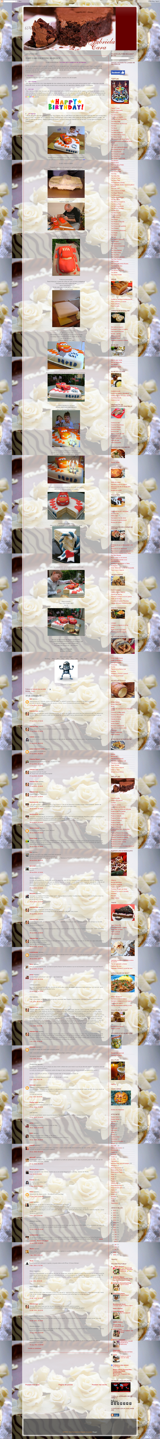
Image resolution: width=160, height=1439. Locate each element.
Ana (31, 852)
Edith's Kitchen (118, 1308)
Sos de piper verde (116, 360)
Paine (112, 1174)
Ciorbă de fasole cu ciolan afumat (121, 395)
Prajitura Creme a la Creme (119, 818)
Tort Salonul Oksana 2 (117, 239)
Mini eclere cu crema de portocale (121, 809)
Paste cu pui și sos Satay (118, 629)
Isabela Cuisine (118, 1322)
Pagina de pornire (66, 1385)
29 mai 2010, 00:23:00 (36, 979)
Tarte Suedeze (115, 934)
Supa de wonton (124, 1284)
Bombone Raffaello (116, 884)
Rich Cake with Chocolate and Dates (123, 1352)
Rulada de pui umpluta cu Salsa (120, 563)
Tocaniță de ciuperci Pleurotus (120, 601)
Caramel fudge (115, 798)
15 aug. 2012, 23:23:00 (36, 1332)
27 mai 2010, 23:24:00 (36, 776)
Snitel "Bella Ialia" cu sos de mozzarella (122, 568)
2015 (114, 1217)
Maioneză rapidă (116, 366)
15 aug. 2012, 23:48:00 (36, 1344)
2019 (114, 1210)
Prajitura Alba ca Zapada (118, 811)
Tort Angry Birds (115, 121)
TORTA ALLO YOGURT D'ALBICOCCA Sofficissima (126, 1343)
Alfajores (113, 880)
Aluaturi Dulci (115, 1117)
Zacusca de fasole (116, 1055)
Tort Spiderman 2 (116, 243)
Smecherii (114, 1192)
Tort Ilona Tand (115, 180)
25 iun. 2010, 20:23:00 (36, 1164)
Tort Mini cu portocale (117, 206)
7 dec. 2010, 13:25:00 (36, 1255)
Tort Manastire (115, 195)
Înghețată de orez (116, 966)
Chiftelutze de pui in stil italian (119, 511)
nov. (116, 1234)
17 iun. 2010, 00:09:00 (36, 1107)
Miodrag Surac (34, 1169)
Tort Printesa (115, 228)
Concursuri (114, 1139)
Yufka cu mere (115, 769)
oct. (116, 1237)
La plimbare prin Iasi (118, 1326)
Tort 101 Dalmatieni (116, 110)
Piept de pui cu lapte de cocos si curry (122, 551)
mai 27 (116, 1241)
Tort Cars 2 (114, 145)
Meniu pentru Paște (116, 1172)
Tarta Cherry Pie (116, 925)
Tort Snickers (115, 241)
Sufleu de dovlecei (116, 598)
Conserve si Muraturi (117, 1141)
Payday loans (34, 1102)
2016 (114, 1215)
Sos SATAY (114, 364)
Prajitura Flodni (115, 822)
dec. (116, 1232)
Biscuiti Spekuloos (116, 882)
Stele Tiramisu (115, 898)
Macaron (113, 895)
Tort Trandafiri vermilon (118, 257)
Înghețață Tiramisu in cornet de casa (121, 968)
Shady (32, 1261)
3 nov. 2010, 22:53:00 (36, 1215)
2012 (114, 1225)
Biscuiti (113, 1126)
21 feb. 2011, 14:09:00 (36, 1298)
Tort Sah (113, 237)
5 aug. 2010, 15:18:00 (36, 1186)
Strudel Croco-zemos (117, 1026)
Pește (112, 1179)
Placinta (113, 1181)
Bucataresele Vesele (119, 1304)
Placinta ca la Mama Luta (118, 669)
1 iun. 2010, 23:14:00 (36, 1058)
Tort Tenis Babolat (116, 250)
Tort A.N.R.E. (115, 112)
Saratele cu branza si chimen (119, 340)
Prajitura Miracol (116, 827)
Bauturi (113, 1123)
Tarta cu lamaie (115, 931)
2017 (114, 1213)
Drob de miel (115, 431)
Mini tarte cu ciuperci (117, 327)
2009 (114, 1252)
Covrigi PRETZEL (116, 662)
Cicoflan (113, 802)
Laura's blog (117, 1324)
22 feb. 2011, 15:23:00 (36, 1320)
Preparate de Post (116, 1185)
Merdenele (114, 756)
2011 (114, 1227)
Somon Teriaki (115, 462)
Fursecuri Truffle (116, 887)
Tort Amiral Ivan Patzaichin (119, 119)
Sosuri (113, 1194)
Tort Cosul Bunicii (116, 151)
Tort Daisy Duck (115, 156)
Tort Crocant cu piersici (118, 154)
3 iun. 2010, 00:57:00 (36, 1079)
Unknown (33, 1047)
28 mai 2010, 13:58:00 (36, 933)
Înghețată (114, 1161)
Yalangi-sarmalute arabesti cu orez (121, 603)
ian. (116, 1249)
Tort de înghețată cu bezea (119, 964)
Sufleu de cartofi (116, 482)
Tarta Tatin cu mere (116, 929)
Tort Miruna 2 (115, 210)
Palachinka (116, 1350)
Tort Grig (113, 173)
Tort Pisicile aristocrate (117, 221)
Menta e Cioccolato (119, 1339)
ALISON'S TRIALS (118, 1277)
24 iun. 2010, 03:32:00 (36, 1151)
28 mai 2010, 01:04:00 (36, 822)
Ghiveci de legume (116, 594)
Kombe (113, 667)
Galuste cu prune (116, 719)
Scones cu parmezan (117, 675)
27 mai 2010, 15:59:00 (36, 705)
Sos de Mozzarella (116, 362)
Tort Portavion (115, 224)
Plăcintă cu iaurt (115, 763)
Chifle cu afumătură (116, 660)
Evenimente (114, 1150)
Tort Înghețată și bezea (118, 182)
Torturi (33, 691)
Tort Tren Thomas (116, 259)
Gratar (113, 1156)
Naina (31, 964)
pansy (32, 974)
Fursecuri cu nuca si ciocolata (119, 891)
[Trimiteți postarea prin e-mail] (50, 689)
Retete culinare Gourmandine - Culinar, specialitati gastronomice (122, 1371)
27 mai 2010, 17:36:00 (36, 731)
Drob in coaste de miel (117, 433)
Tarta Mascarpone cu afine (119, 927)
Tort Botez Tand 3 (116, 137)
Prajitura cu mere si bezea (118, 839)
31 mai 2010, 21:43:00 (36, 991)
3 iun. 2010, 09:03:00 (36, 1096)
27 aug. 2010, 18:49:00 (36, 1196)
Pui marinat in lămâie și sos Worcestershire (119, 560)
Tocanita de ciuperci (117, 1003)
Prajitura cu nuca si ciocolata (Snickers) (122, 846)
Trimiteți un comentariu (34, 1348)
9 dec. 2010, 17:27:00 (36, 1265)
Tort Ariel (113, 126)
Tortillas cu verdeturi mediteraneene (121, 299)
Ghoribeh (113, 893)
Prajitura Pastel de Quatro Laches (121, 835)
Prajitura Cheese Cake (117, 813)
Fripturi (113, 1152)
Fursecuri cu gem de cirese (119, 889)
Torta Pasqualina (116, 442)
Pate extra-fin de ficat (117, 331)
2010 (114, 1230)
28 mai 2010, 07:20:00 (36, 832)
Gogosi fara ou (115, 721)
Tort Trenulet (115, 261)
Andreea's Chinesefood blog (122, 1283)
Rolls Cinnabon (115, 734)
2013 (114, 1222)
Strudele (113, 1196)
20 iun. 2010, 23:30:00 (36, 1139)
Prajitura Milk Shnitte (117, 824)
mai (116, 1239)
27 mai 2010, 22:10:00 (36, 764)
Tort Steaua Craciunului (118, 246)
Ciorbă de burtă (115, 391)
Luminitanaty (34, 952)
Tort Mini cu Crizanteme (118, 202)
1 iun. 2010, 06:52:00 (36, 1001)
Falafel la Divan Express (118, 592)
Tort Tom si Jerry (116, 252)
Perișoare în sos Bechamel (119, 548)
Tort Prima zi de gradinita (118, 226)
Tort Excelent (115, 162)
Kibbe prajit (114, 515)
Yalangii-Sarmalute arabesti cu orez (121, 1005)
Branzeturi (114, 1130)
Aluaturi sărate (115, 1119)
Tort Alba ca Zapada (117, 117)
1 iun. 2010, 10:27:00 (36, 1026)
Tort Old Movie (115, 217)
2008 (114, 1255)
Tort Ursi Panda (115, 268)
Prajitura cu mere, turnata (118, 841)
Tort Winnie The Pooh (117, 270)
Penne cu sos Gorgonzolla (118, 632)
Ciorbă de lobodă (116, 398)
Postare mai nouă (32, 1385)
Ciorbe (113, 1134)
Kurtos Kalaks (115, 723)
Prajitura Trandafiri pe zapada (119, 837)
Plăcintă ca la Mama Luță (118, 761)
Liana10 (32, 1145)
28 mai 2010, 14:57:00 (36, 958)
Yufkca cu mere (115, 1028)
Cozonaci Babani (116, 427)
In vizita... (114, 1159)
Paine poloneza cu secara (118, 301)
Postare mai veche (99, 1385)
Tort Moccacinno (116, 215)
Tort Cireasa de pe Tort (118, 149)
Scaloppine (114, 565)
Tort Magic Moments (117, 193)
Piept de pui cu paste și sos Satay (121, 553)
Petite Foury (33, 838)
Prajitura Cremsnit (116, 820)
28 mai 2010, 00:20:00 (36, 808)
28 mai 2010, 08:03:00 (36, 860)
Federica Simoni (35, 759)
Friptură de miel (115, 436)
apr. (116, 1244)
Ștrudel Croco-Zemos (117, 772)
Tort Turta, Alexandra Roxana (119, 263)
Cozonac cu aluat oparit (118, 712)
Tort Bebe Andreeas (117, 132)
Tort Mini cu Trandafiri (117, 208)
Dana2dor (33, 893)
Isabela (32, 737)
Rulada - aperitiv (116, 333)
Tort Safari (114, 235)
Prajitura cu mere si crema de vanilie (125, 1356)
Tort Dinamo (114, 160)
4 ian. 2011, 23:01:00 (36, 1281)
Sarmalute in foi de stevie (118, 518)
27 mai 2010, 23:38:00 (36, 786)
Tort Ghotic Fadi (115, 169)
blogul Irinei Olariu (119, 1293)
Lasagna (113, 623)
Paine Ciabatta (115, 304)
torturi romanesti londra (37, 749)
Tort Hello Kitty (115, 176)
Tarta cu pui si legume (117, 570)
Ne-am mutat (116, 1366)
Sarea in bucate (34, 828)
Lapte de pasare (116, 805)
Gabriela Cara (34, 711)
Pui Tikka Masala (116, 555)
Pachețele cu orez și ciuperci (119, 329)
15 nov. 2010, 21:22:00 (36, 1229)
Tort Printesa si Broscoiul (118, 230)
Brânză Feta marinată (117, 1053)
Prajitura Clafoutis (116, 816)
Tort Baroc (114, 128)
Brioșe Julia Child (116, 704)
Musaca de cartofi (116, 490)
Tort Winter (114, 272)
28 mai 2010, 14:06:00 (36, 946)
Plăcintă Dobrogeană (117, 758)
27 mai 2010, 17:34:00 (36, 721)
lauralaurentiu (34, 802)
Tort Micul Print (115, 199)
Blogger (95, 1432)
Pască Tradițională (116, 438)
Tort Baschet (114, 130)
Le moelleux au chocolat (118, 807)
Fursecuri (114, 1154)
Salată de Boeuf (115, 338)
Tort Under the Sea (116, 266)
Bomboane (114, 1128)
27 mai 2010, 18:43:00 (36, 743)
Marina (32, 1248)
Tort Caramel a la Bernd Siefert (120, 139)
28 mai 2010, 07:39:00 (36, 846)
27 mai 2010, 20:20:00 (36, 753)
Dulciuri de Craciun (116, 1148)
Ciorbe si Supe (115, 1137)
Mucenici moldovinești (117, 725)
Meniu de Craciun (116, 1167)
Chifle (112, 1132)
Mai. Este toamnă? (125, 1313)
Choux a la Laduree (117, 800)
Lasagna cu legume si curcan (119, 625)
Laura (31, 1202)
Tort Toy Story (115, 254)
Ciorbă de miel (115, 400)
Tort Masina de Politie (117, 197)
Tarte (112, 1198)
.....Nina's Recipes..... (119, 1266)
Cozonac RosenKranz (117, 425)
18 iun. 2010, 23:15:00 (36, 1127)
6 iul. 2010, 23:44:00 (36, 1174)
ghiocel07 (33, 1157)
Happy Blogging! (118, 1311)
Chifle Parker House (117, 658)
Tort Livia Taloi (115, 188)
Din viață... (114, 1145)
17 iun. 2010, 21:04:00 (36, 1117)
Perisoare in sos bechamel (119, 520)
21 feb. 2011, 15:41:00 (36, 1310)
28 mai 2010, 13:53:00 (36, 914)
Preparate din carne (117, 1187)
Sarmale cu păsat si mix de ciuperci (121, 596)
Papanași (113, 730)
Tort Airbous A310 (116, 115)
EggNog (113, 1084)
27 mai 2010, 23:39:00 (36, 796)
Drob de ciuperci (116, 429)
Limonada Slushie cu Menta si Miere (122, 1305)
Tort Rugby (114, 232)
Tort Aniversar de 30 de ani (119, 123)
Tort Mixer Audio (116, 212)
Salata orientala (115, 336)
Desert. (113, 1143)
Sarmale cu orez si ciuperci (119, 484)
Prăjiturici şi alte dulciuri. (121, 1365)
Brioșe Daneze (115, 702)
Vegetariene (114, 1203)
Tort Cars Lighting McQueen (119, 147)
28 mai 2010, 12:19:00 (36, 872)
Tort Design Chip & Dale (118, 158)
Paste (112, 1176)
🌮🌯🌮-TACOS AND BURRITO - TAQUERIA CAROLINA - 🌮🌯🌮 (126, 1269)
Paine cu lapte (115, 306)
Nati (31, 699)
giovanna (33, 866)
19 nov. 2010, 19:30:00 (36, 1243)
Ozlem (32, 1191)
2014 (114, 1220)
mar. (116, 1247)
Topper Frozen (115, 108)
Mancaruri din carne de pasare (120, 1163)
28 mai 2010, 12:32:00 (36, 888)
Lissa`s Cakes (117, 1329)
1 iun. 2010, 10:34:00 (36, 1041)
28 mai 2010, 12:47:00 (36, 901)
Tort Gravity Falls (116, 171)
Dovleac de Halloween (117, 1109)
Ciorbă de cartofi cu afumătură (120, 393)
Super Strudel (115, 765)
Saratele (113, 671)
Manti (112, 627)
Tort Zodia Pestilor (116, 274)
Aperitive (113, 1121)
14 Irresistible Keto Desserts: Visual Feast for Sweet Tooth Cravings (122, 1279)
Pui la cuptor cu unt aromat (119, 557)
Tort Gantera (115, 167)
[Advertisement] (66, 1368)
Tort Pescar (114, 219)
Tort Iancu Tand (115, 178)
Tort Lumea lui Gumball (118, 190)
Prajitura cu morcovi (117, 844)
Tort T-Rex (114, 248)
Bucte (112, 706)
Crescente (114, 665)
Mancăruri (114, 1165)
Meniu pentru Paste (116, 1170)
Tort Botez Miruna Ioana (118, 134)
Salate (113, 1190)
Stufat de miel (115, 440)
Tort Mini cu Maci (116, 204)
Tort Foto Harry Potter (117, 165)
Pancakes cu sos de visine (118, 728)
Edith (31, 1133)
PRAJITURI (114, 1183)
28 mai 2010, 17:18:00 (36, 969)
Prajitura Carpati (124, 1295)
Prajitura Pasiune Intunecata (119, 833)
